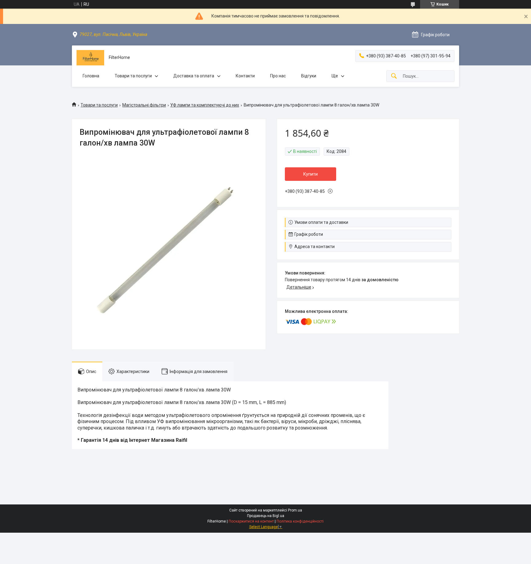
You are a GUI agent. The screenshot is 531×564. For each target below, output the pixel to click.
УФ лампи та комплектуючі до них (204, 105)
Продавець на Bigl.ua (265, 516)
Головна (91, 75)
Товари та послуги (133, 75)
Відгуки (308, 75)
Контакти (245, 75)
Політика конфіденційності (300, 521)
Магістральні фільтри (144, 105)
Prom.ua (295, 510)
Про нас (278, 75)
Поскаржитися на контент (251, 521)
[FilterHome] (90, 57)
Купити (310, 174)
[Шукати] (394, 76)
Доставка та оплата (193, 75)
